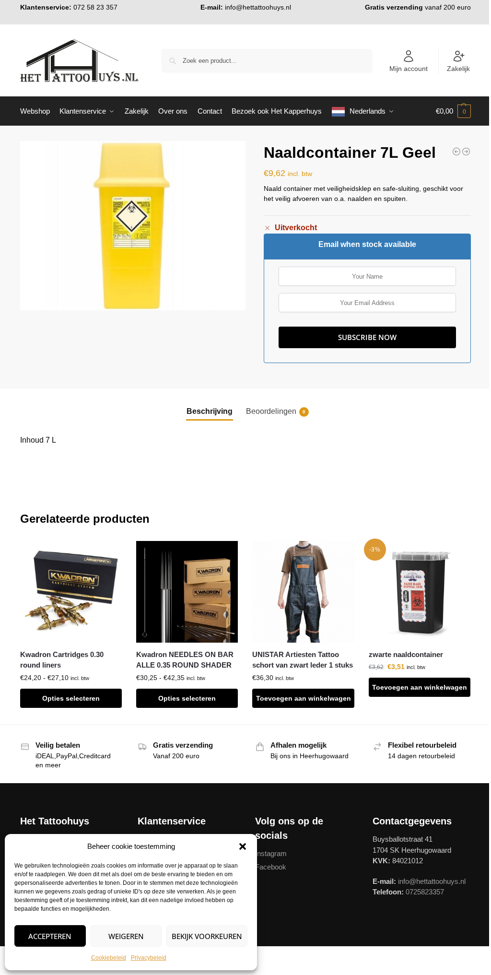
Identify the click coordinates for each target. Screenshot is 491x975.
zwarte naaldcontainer (406, 654)
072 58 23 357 (95, 7)
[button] (242, 846)
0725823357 (425, 892)
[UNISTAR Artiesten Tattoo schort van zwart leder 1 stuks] (303, 592)
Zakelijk (458, 68)
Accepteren (49, 936)
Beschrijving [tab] (210, 411)
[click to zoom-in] (133, 225)
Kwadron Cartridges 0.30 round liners (62, 660)
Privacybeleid (148, 957)
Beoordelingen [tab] (275, 411)
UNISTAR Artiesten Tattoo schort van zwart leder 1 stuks (302, 660)
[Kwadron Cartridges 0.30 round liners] (71, 592)
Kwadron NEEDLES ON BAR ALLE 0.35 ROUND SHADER (185, 660)
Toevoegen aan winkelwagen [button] (303, 698)
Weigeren (126, 936)
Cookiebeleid (108, 957)
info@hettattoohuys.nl (258, 7)
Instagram (271, 853)
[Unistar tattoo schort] (466, 151)
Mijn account (408, 68)
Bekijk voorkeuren (207, 936)
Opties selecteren (71, 698)
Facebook (270, 867)
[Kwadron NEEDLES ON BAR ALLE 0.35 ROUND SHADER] (187, 592)
